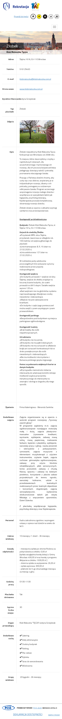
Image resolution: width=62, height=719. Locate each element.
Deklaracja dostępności (27, 714)
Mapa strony (54, 715)
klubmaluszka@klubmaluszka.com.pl (35, 79)
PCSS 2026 (37, 708)
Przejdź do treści (21, 16)
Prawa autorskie (24, 708)
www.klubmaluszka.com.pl (31, 88)
